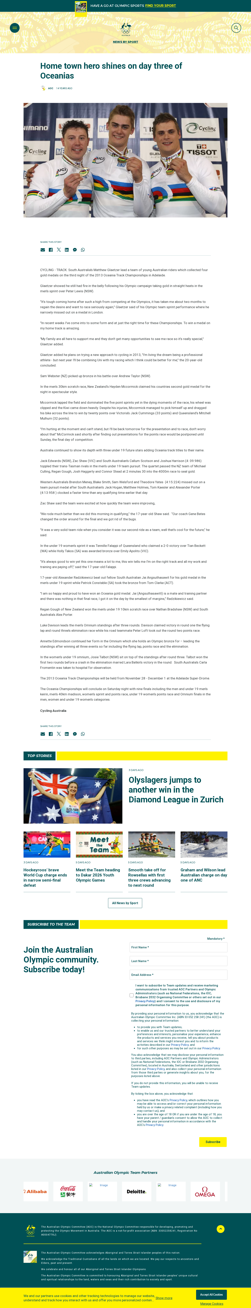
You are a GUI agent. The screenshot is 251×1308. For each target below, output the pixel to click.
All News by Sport (125, 903)
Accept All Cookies (211, 1294)
